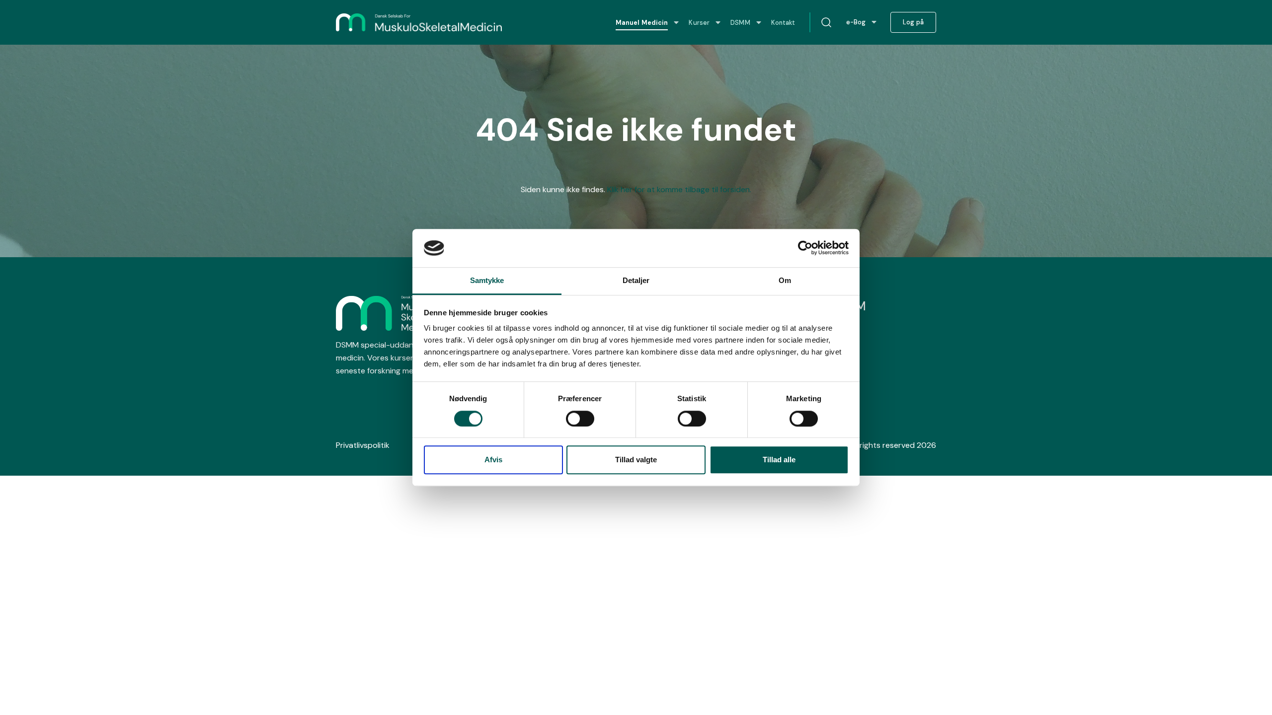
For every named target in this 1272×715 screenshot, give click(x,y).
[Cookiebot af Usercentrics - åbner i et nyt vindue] (805, 248)
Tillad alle (779, 459)
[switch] (580, 419)
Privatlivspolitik (363, 445)
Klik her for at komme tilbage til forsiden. (679, 189)
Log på (913, 22)
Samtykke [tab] (487, 280)
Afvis (493, 459)
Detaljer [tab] (636, 280)
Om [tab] (785, 280)
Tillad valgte (636, 459)
